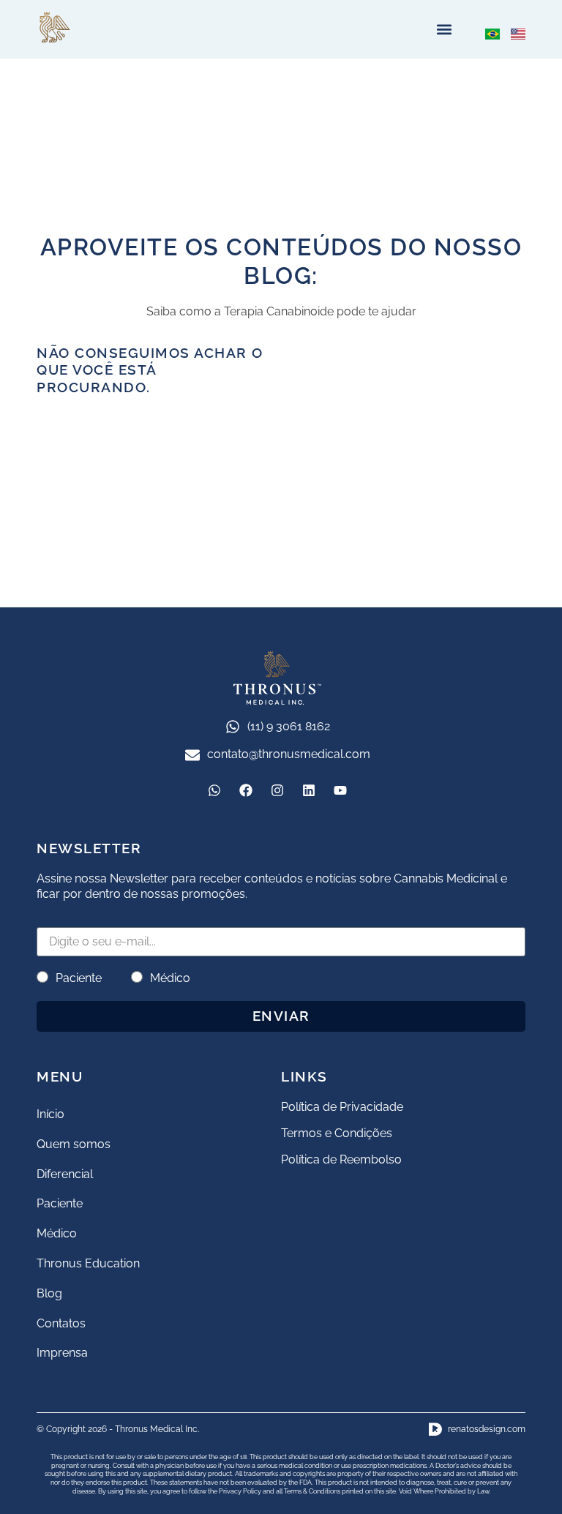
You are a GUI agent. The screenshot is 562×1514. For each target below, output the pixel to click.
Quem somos (73, 1144)
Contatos (61, 1323)
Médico (170, 978)
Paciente (79, 978)
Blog (49, 1293)
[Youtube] (340, 790)
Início (50, 1114)
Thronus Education (88, 1263)
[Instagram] (277, 790)
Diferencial (65, 1174)
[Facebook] (246, 790)
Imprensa (62, 1353)
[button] (444, 30)
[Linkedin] (309, 790)
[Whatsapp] (214, 790)
